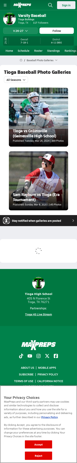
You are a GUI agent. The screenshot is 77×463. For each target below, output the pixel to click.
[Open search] (50, 5)
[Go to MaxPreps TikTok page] (21, 356)
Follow (57, 31)
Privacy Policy (48, 374)
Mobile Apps (47, 368)
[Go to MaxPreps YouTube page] (29, 356)
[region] (38, 424)
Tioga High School (38, 293)
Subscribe (26, 374)
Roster (38, 51)
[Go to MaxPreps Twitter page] (47, 356)
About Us (27, 368)
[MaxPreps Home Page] (21, 60)
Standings (53, 51)
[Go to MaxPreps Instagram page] (38, 356)
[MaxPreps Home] (22, 5)
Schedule (23, 51)
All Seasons (14, 80)
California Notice (50, 381)
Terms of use (23, 381)
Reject (38, 455)
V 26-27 (18, 31)
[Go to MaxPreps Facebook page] (56, 356)
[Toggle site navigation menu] (5, 5)
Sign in (66, 5)
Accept (38, 444)
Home (9, 51)
